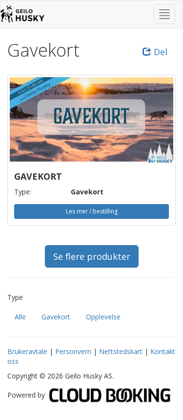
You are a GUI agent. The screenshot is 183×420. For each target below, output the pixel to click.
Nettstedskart (120, 351)
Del (159, 52)
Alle (20, 316)
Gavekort (55, 316)
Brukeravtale (27, 351)
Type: (22, 191)
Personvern (73, 351)
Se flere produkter (91, 256)
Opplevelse (103, 316)
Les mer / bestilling (92, 211)
